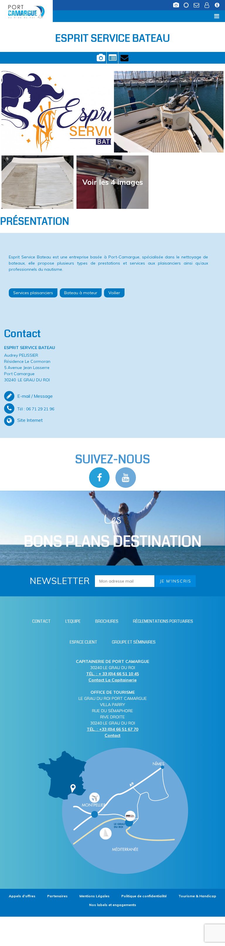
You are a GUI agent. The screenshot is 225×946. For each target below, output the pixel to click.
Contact (124, 58)
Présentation (112, 58)
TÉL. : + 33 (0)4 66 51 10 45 (112, 673)
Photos (100, 58)
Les (113, 531)
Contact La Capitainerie (112, 680)
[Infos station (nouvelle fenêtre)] (217, 3)
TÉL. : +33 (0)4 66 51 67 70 (112, 729)
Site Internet (30, 420)
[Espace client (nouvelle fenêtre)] (206, 3)
